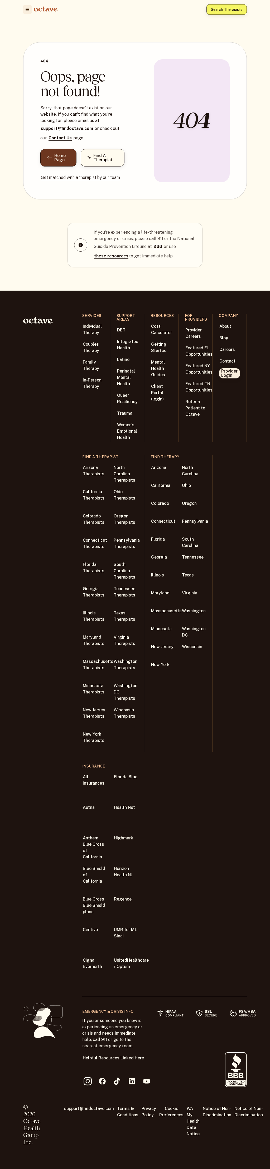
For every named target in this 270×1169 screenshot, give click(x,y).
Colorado (160, 503)
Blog (224, 337)
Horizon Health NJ (123, 871)
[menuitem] (27, 9)
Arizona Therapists (93, 470)
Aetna (89, 807)
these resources (111, 255)
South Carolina (190, 542)
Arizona (158, 467)
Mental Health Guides (158, 368)
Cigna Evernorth (92, 963)
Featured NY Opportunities (199, 369)
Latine (123, 359)
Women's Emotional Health (127, 431)
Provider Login (229, 373)
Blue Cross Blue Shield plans (94, 905)
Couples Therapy (91, 347)
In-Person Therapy (92, 383)
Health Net (124, 807)
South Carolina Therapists (124, 571)
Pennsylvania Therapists (127, 543)
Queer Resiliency (127, 398)
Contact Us (60, 137)
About (225, 326)
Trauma (124, 413)
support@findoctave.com (67, 128)
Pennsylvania (195, 521)
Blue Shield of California (94, 875)
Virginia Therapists (124, 640)
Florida (158, 539)
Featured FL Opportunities (199, 351)
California (160, 485)
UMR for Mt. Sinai (125, 932)
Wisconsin (192, 646)
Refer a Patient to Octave (195, 408)
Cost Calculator (161, 329)
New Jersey (162, 646)
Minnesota (161, 628)
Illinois (157, 575)
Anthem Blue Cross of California (93, 847)
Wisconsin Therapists (124, 713)
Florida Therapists (93, 567)
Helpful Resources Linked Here (113, 1057)
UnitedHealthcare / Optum (131, 963)
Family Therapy (91, 365)
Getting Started (159, 347)
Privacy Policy (149, 1111)
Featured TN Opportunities (199, 387)
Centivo (90, 929)
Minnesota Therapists (93, 688)
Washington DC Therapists (125, 692)
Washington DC (194, 632)
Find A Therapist (103, 157)
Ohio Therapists (124, 495)
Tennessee (193, 557)
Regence (123, 899)
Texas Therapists (124, 616)
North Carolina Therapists (124, 474)
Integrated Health (127, 344)
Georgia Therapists (93, 592)
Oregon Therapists (124, 519)
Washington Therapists (125, 664)
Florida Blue (125, 776)
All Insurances (93, 780)
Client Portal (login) (157, 393)
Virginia (189, 592)
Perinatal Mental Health (126, 377)
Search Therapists (226, 9)
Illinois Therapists (93, 616)
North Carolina (190, 470)
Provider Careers (193, 333)
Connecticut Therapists (95, 543)
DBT (121, 329)
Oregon (189, 503)
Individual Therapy (92, 329)
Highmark (123, 837)
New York (160, 664)
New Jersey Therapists (94, 713)
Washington (194, 610)
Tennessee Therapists (124, 592)
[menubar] (26, 9)
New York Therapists (93, 737)
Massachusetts (166, 610)
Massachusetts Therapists (98, 664)
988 (157, 246)
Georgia (159, 557)
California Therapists (93, 495)
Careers (227, 349)
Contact (227, 361)
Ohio (186, 485)
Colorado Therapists (93, 519)
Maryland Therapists (93, 640)
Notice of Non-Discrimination (217, 1111)
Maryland (160, 592)
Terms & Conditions (127, 1111)
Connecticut (163, 521)
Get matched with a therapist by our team (80, 177)
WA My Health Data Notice (193, 1121)
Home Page (60, 157)
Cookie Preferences (171, 1111)
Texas (188, 575)
